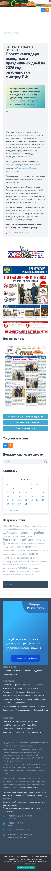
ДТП (13, 529)
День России (33, 529)
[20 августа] (25, 376)
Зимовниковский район (25, 532)
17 (26, 496)
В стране (16, 33)
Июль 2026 (21, 721)
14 (8, 496)
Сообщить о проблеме (25, 658)
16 (20, 496)
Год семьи (7, 529)
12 (37, 492)
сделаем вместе (16, 574)
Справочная (8, 710)
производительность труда (12, 571)
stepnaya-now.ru (31, 787)
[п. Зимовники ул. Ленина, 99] (5, 835)
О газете (27, 670)
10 (26, 492)
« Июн (9, 510)
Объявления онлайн (23, 699)
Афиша (16, 685)
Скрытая (42, 706)
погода (22, 567)
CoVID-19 (7, 685)
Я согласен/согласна (26, 867)
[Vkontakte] (43, 10)
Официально (40, 699)
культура (45, 550)
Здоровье (7, 695)
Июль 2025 (8, 728)
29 (13, 504)
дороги (36, 547)
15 (13, 496)
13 (43, 492)
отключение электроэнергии (19, 564)
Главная (6, 33)
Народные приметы (23, 695)
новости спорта (25, 561)
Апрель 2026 (19, 725)
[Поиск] (45, 462)
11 (31, 492)
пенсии (14, 568)
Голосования (8, 692)
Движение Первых (22, 529)
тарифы (24, 574)
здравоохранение (10, 550)
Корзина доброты (9, 536)
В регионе (7, 688)
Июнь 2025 (20, 728)
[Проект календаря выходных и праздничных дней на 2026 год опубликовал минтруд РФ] (25, 111)
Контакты (17, 670)
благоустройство (33, 543)
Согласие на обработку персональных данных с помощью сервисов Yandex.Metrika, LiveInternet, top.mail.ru (25, 795)
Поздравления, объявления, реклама (19, 706)
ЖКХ (4, 533)
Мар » (15, 510)
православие (33, 568)
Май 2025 (31, 728)
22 (13, 500)
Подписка (37, 670)
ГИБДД (21, 526)
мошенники (18, 554)
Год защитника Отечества (35, 526)
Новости (7, 670)
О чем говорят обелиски (23, 536)
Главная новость (31, 688)
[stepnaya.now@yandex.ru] (5, 829)
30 (19, 504)
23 (19, 500)
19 (37, 496)
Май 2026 (7, 725)
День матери (42, 529)
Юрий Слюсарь (21, 543)
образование (41, 561)
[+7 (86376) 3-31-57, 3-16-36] (5, 816)
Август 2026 (8, 721)
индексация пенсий (25, 550)
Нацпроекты (39, 695)
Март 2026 (32, 725)
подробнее (13, 859)
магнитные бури (8, 554)
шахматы (31, 574)
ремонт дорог (39, 571)
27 (43, 500)
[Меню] (3, 10)
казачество (37, 550)
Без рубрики (27, 685)
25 (31, 500)
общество (6, 564)
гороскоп (27, 546)
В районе (39, 685)
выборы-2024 (15, 547)
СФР (14, 543)
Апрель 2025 (8, 732)
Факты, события (40, 710)
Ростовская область (19, 540)
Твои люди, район (23, 710)
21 (8, 500)
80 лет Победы (11, 525)
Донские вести (33, 692)
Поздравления (18, 703)
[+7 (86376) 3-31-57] (5, 823)
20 (43, 496)
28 (8, 504)
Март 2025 (21, 732)
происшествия (27, 571)
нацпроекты (22, 557)
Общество (7, 699)
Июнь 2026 (33, 721)
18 (32, 496)
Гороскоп (20, 692)
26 (37, 500)
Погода (8, 584)
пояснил (16, 153)
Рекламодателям (10, 674)
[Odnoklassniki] (47, 10)
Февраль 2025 (34, 732)
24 (26, 500)
